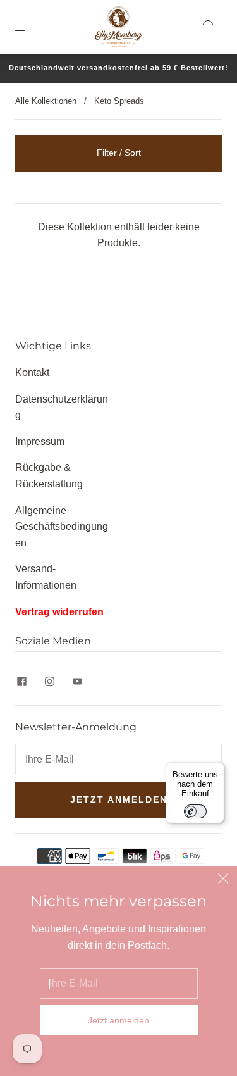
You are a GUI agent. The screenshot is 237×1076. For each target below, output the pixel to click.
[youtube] (77, 681)
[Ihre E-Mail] (118, 759)
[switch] (195, 811)
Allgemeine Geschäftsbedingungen (61, 526)
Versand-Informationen (45, 577)
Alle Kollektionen (45, 101)
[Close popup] (223, 880)
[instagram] (49, 681)
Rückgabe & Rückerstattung (49, 475)
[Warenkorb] (208, 27)
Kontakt (32, 372)
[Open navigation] (29, 27)
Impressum (39, 441)
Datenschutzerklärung (61, 407)
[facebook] (21, 681)
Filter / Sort (119, 152)
